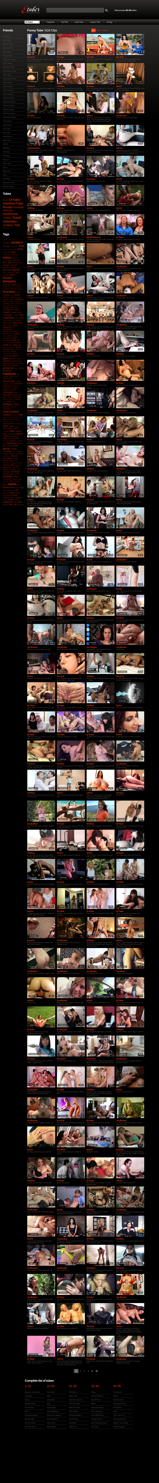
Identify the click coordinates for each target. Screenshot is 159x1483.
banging (15, 258)
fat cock (6, 342)
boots (20, 284)
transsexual (7, 495)
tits (16, 490)
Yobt (17, 225)
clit (22, 303)
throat (17, 487)
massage (6, 409)
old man (6, 431)
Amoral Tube (29, 1419)
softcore (6, 465)
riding (19, 451)
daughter (18, 320)
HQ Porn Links (8, 186)
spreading (12, 469)
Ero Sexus (6, 52)
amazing (6, 246)
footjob (16, 349)
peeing (11, 438)
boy (19, 287)
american (14, 246)
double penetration (10, 331)
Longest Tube (95, 22)
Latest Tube (78, 22)
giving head (17, 361)
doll (14, 327)
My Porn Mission (97, 1396)
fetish (5, 345)
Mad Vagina (51, 1427)
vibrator (19, 497)
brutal (18, 292)
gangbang (14, 356)
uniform (6, 497)
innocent (12, 390)
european (7, 338)
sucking (7, 476)
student (17, 474)
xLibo (115, 1411)
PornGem (91, 179)
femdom (17, 342)
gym (16, 368)
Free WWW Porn (97, 1415)
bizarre (6, 275)
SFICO (5, 144)
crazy (19, 312)
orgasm (18, 431)
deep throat (7, 323)
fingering (17, 345)
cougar (16, 310)
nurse (17, 426)
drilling (5, 334)
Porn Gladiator (52, 1419)
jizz (20, 395)
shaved (14, 456)
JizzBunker (121, 115)
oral (12, 430)
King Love (6, 171)
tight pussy (7, 490)
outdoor (19, 433)
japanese (7, 395)
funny (15, 354)
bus (12, 295)
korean (11, 399)
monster (17, 419)
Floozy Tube (7, 56)
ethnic (15, 336)
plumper (20, 441)
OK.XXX (90, 57)
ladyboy (18, 399)
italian (16, 392)
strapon (6, 474)
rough (5, 454)
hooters (5, 384)
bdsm (10, 262)
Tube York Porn (119, 1415)
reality (14, 449)
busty (17, 294)
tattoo (11, 481)
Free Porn (95, 1427)
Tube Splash (7, 121)
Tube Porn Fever (9, 102)
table (20, 479)
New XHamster (74, 1407)
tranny (17, 493)
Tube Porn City (8, 98)
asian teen (7, 252)
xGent (115, 1396)
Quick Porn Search (54, 1415)
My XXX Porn (96, 1400)
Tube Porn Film (8, 106)
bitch (17, 272)
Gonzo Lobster (30, 1423)
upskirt (12, 497)
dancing (11, 320)
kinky (15, 397)
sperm (5, 469)
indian (5, 390)
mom (5, 419)
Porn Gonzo (7, 40)
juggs (5, 397)
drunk (11, 334)
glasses (13, 363)
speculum (15, 467)
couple (6, 312)
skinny (5, 461)
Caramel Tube (8, 48)
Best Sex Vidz (118, 1400)
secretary (6, 456)
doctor (9, 325)
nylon (5, 428)
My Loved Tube (8, 67)
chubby (6, 303)
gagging (6, 356)
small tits (6, 463)
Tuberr (93, 1392)
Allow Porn (73, 1427)
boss (10, 287)
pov (4, 445)
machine (13, 407)
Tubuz (27, 1400)
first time (6, 347)
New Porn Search (75, 1400)
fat (18, 340)
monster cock (8, 421)
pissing (13, 441)
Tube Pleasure (8, 94)
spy (18, 469)
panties (6, 436)
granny (14, 365)
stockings (15, 471)
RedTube (8, 210)
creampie (7, 315)
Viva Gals (6, 133)
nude (5, 426)
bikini (5, 272)
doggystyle (7, 327)
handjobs (7, 370)
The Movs (6, 36)
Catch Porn (51, 1423)
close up (6, 306)
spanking (6, 467)
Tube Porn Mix (8, 109)
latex (4, 401)
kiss (19, 397)
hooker (18, 381)
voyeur (17, 500)
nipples (17, 424)
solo (12, 465)
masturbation (11, 411)
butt (4, 297)
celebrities (19, 299)
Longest (105, 30)
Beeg (5, 200)
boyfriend (6, 289)
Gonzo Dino (51, 1407)
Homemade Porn (119, 1404)
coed (16, 306)
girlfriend (7, 361)
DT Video (6, 156)
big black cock (15, 267)
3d (13, 239)
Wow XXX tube (96, 1411)
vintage (11, 500)
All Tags (109, 22)
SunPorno (10, 214)
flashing (6, 349)
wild (15, 504)
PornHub (18, 207)
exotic (14, 338)
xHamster (10, 221)
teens (12, 484)
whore (5, 505)
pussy (6, 448)
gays (5, 358)
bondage (6, 284)
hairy (21, 368)
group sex (8, 367)
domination (7, 329)
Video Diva (7, 140)
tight (22, 487)
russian (12, 454)
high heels (7, 379)
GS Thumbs (29, 1407)
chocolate (18, 301)
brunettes (9, 291)
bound (15, 287)
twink (14, 495)
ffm (10, 345)
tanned (5, 481)
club (11, 306)
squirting (6, 472)
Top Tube (64, 22)
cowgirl (14, 312)
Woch (5, 167)
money (10, 419)
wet (15, 502)
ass (13, 252)
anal (21, 245)
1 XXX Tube (73, 1419)
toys (12, 492)
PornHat (60, 115)
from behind (7, 354)
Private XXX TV (96, 1419)
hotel (11, 384)
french (13, 351)
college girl (14, 308)
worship (21, 505)
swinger (14, 479)
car (8, 297)
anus (10, 249)
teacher (17, 481)
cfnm (5, 301)
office (10, 428)
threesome (8, 487)
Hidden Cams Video (120, 1423)
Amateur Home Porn (32, 1392)
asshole (15, 255)
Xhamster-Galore (31, 1415)
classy (18, 303)
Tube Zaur (7, 129)
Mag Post (6, 148)
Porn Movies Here (9, 71)
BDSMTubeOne (93, 237)
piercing (6, 441)
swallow (15, 477)
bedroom (13, 265)
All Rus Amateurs (75, 1415)
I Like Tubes (7, 63)
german (12, 358)
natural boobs (8, 424)
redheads (7, 451)
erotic (9, 336)
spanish (18, 465)
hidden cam (13, 377)
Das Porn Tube (8, 183)
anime (5, 249)
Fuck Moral (117, 1392)
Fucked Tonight (119, 1427)
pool (4, 443)
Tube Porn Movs (9, 113)
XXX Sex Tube (74, 1404)
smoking (13, 463)
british (20, 289)
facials (13, 340)
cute (21, 318)
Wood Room (7, 136)
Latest (98, 30)
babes (7, 257)
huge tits (15, 386)
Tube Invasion (8, 90)
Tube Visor (51, 1392)
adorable (6, 243)
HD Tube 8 (73, 1392)
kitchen (5, 399)
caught (11, 299)
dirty (4, 325)
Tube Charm (7, 82)
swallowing (7, 479)
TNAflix (7, 217)
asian (20, 249)
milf (21, 414)
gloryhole (20, 363)
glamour (6, 363)
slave (11, 461)
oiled (16, 428)
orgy (5, 434)
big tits (16, 269)
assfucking (7, 255)
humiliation (7, 388)
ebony (17, 333)
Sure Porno (117, 1407)
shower (16, 458)
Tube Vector (7, 125)
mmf (20, 417)
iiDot (48, 1404)
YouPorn (6, 228)
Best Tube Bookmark (99, 1423)
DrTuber (15, 199)
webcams (8, 502)
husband (15, 388)
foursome (6, 351)
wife (11, 504)
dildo (20, 323)
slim (16, 461)
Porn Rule (6, 179)
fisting (18, 347)
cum (21, 315)
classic (12, 303)
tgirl (18, 485)
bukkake (6, 295)
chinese (11, 301)
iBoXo (49, 1396)
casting (5, 299)
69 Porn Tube (8, 44)
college (6, 308)
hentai (5, 377)
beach (16, 263)
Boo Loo (6, 159)
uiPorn (90, 115)
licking (16, 404)
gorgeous (7, 365)
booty (5, 287)
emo (4, 336)
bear (21, 263)
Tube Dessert (8, 86)
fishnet (12, 347)
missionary (7, 417)
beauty (6, 265)
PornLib (31, 57)
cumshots (8, 317)
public (15, 445)
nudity (11, 426)
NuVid (7, 207)
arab (14, 249)
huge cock (7, 386)
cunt (16, 318)
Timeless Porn (30, 1404)
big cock (7, 270)
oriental (11, 434)
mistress (15, 417)
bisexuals (11, 272)
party (5, 438)
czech (5, 320)
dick (15, 322)
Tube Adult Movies (9, 79)
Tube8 (16, 217)
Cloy (4, 175)
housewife (18, 384)
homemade (9, 381)
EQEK (93, 1404)
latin (9, 401)
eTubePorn (51, 1400)
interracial (8, 392)
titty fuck (6, 493)
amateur (17, 242)
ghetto (18, 358)
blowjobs (9, 281)
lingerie (6, 407)
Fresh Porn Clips (9, 59)
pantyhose (14, 436)
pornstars (12, 443)
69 (16, 239)
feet (11, 342)
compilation (7, 310)
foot (11, 349)
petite (16, 438)
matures (7, 414)
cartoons (13, 297)
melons (15, 415)
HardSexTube (13, 203)
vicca (5, 500)
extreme (6, 340)
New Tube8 (73, 1411)
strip (12, 474)
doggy (15, 325)
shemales (7, 458)
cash (19, 297)
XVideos (8, 225)
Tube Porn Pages (9, 117)
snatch (19, 463)
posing (20, 443)
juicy (10, 397)
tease (5, 485)
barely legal (7, 260)
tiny (13, 490)
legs (13, 401)
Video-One (7, 163)
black (12, 275)
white (19, 502)
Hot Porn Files (30, 1427)
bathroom (16, 260)
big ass (6, 267)
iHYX (26, 1411)
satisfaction (20, 454)
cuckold (15, 315)
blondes (7, 277)
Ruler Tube (7, 75)
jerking (15, 395)
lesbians (7, 404)
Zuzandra (28, 1396)
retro (14, 451)
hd (18, 374)
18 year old (7, 239)
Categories (50, 22)
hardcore (9, 374)
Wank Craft (73, 1396)
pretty (9, 446)
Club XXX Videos (97, 1407)
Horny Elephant (52, 1411)
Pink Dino (6, 152)
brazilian (14, 289)
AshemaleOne (33, 148)
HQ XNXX (72, 1423)
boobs (14, 284)
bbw (5, 262)
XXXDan (60, 86)
